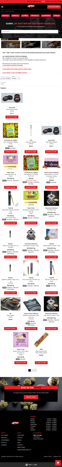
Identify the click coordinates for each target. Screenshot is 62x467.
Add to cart (12, 117)
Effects (4, 442)
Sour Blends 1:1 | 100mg (31, 174)
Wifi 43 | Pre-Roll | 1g (51, 279)
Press (19, 440)
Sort (13, 76)
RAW (41, 349)
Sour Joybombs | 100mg (10, 142)
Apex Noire (12, 107)
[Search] (59, 31)
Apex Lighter (10, 315)
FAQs (19, 442)
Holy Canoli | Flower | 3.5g (51, 315)
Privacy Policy (48, 456)
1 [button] (29, 370)
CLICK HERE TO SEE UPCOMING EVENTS (14, 72)
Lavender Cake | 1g (10, 174)
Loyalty (20, 437)
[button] (2, 7)
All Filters (6, 78)
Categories (5, 440)
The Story (20, 435)
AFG (31, 140)
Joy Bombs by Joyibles (10, 140)
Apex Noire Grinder (11, 109)
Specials (4, 437)
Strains (4, 445)
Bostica (10, 244)
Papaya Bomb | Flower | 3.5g (51, 245)
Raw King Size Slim (41, 351)
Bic (10, 313)
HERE (35, 1)
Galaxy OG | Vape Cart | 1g (10, 245)
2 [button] (32, 370)
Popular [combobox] (14, 78)
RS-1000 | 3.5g (51, 210)
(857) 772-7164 (37, 435)
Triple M (10, 208)
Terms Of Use (57, 456)
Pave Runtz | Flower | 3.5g (31, 245)
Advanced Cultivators (51, 208)
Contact (20, 445)
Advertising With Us (24, 449)
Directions (21, 447)
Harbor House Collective (51, 172)
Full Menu (4, 435)
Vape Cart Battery (31, 142)
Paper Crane (10, 172)
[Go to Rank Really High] (31, 465)
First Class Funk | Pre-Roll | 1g (31, 279)
